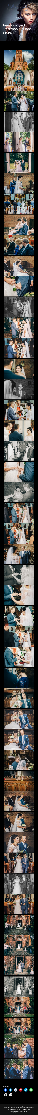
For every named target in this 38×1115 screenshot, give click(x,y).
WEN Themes (24, 1112)
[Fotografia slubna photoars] (19, 60)
